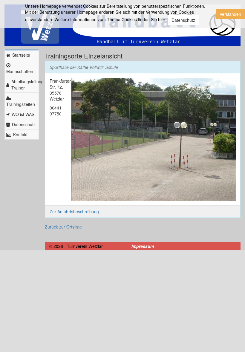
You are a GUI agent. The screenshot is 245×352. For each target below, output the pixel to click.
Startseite (21, 55)
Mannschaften (19, 71)
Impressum (142, 246)
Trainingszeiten (20, 104)
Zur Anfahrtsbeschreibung (74, 211)
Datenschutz (183, 20)
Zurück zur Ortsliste (63, 227)
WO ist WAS (23, 114)
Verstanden (230, 14)
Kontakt (20, 135)
